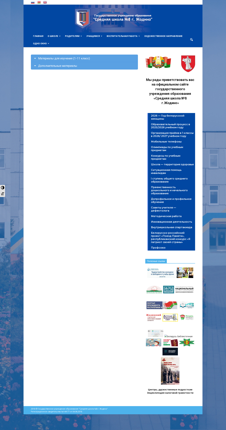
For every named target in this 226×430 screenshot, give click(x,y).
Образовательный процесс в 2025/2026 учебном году (170, 126)
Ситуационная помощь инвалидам (166, 172)
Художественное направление (163, 36)
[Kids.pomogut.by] (153, 345)
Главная (38, 36)
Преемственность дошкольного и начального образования (169, 190)
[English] (45, 2)
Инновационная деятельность (171, 221)
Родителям (72, 36)
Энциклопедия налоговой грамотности (170, 392)
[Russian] (33, 2)
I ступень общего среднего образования (169, 180)
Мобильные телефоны (166, 141)
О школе (53, 36)
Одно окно (40, 43)
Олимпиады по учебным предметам (167, 149)
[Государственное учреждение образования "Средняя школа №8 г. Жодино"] (113, 18)
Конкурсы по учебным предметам (165, 157)
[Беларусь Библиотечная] (178, 336)
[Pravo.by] (170, 345)
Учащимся (93, 36)
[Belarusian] (39, 2)
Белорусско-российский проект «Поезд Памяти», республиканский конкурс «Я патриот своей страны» (170, 237)
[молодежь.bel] (170, 354)
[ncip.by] (186, 345)
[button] (191, 39)
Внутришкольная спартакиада (171, 227)
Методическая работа (166, 216)
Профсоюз (158, 247)
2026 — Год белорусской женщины (167, 117)
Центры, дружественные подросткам (170, 389)
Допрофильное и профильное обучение (171, 201)
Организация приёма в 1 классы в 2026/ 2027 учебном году (172, 135)
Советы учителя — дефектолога (163, 209)
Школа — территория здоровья (172, 164)
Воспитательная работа (122, 36)
